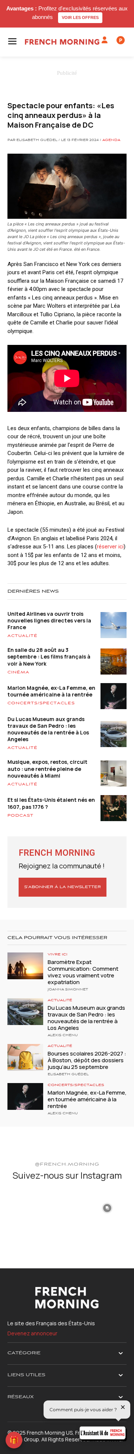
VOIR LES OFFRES (80, 17)
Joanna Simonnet (68, 990)
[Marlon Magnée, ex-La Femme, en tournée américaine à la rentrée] (25, 1096)
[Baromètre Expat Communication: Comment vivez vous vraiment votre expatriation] (25, 965)
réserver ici (110, 546)
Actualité (22, 636)
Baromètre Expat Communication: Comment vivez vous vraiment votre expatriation (83, 972)
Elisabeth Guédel (68, 1074)
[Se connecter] (105, 40)
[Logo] (62, 42)
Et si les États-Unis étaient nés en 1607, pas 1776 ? (51, 803)
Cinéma (18, 672)
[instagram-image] (26, 1207)
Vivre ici (57, 954)
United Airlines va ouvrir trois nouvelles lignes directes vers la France (49, 620)
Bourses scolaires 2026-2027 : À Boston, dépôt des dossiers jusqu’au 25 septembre (87, 1060)
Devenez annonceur (32, 1333)
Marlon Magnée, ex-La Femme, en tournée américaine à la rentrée (51, 691)
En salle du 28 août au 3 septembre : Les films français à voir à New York (48, 656)
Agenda (111, 140)
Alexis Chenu (63, 1035)
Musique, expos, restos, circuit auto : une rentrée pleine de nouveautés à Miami (47, 768)
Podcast (20, 815)
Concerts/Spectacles (41, 703)
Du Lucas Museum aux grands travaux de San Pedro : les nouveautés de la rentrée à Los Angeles (48, 729)
